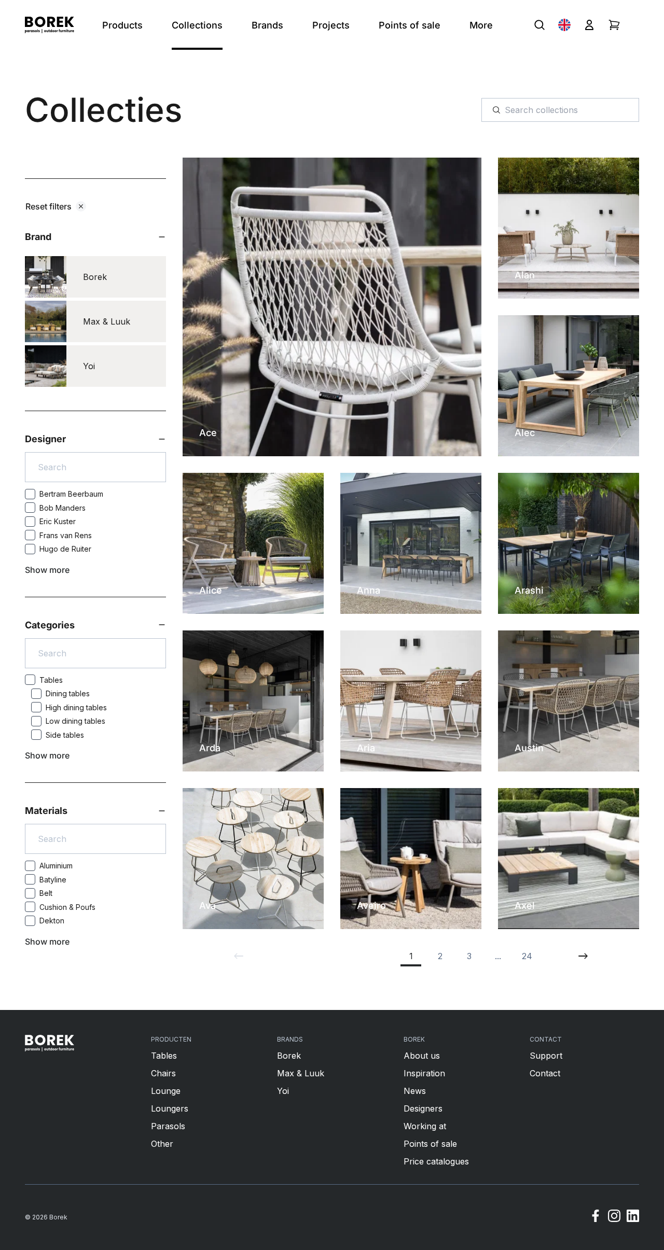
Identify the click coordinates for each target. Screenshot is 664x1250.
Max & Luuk (300, 1073)
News (415, 1091)
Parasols (168, 1126)
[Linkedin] (633, 1217)
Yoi (283, 1091)
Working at (425, 1126)
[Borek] (49, 1043)
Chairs (163, 1073)
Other (162, 1144)
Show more (47, 570)
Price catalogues (436, 1161)
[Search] (539, 25)
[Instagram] (614, 1217)
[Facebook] (595, 1217)
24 (527, 956)
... (498, 956)
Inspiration (424, 1073)
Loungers (169, 1108)
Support (546, 1055)
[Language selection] (564, 25)
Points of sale (430, 1144)
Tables (164, 1055)
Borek (289, 1055)
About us (422, 1055)
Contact (545, 1073)
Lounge (166, 1091)
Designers (423, 1108)
